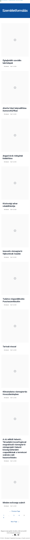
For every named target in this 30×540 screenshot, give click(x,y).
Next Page (15, 521)
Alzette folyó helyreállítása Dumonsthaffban (14, 109)
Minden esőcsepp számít (14, 502)
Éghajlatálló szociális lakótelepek (12, 61)
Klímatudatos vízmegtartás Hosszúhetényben (15, 393)
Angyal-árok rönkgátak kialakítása (13, 157)
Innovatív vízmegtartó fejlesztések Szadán (12, 252)
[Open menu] (29, 2)
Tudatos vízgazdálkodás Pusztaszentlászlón (13, 300)
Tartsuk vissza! (9, 346)
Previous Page (14, 511)
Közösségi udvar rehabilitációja (10, 204)
